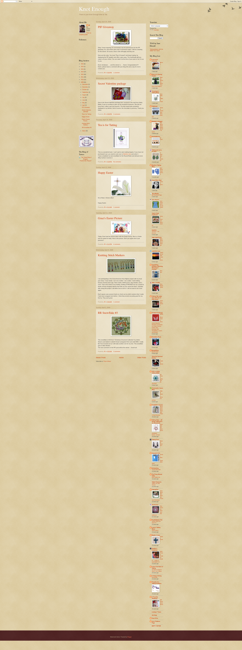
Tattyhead (154, 106)
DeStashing (155, 468)
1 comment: (116, 72)
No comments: (117, 161)
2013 (82, 71)
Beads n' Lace (156, 535)
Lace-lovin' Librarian (155, 60)
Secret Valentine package (112, 83)
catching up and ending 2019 (161, 256)
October (84, 89)
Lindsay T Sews (156, 612)
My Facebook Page (157, 195)
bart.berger (154, 577)
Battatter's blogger (157, 121)
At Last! (161, 138)
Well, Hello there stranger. (161, 242)
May (83, 102)
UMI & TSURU (156, 282)
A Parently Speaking (155, 597)
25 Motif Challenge (157, 312)
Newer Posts (101, 358)
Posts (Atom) (107, 361)
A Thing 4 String (156, 576)
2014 (82, 69)
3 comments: (117, 351)
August (84, 95)
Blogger (129, 637)
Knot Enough (94, 8)
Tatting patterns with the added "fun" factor (156, 50)
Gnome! (161, 271)
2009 (82, 82)
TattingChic (155, 489)
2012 (82, 74)
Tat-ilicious (155, 504)
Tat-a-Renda (155, 193)
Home (121, 358)
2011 (82, 77)
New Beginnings (161, 286)
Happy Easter (105, 172)
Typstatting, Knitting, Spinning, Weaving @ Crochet (157, 267)
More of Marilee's (161, 443)
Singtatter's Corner (157, 405)
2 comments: (117, 114)
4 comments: (117, 244)
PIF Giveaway (106, 27)
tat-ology (154, 615)
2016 (82, 64)
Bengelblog (155, 350)
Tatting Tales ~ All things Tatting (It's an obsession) (157, 421)
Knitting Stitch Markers (111, 255)
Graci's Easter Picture (110, 218)
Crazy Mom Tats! (157, 180)
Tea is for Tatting (107, 125)
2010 (82, 79)
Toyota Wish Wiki (156, 469)
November (85, 87)
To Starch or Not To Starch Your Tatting (157, 570)
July (83, 97)
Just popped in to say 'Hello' (161, 205)
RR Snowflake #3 (108, 313)
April (83, 105)
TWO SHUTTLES (157, 237)
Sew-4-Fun (155, 618)
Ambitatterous (156, 136)
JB (89, 25)
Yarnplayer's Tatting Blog (155, 91)
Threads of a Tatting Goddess (156, 582)
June (83, 100)
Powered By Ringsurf (85, 160)
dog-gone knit (156, 453)
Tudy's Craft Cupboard (155, 214)
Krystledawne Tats (157, 520)
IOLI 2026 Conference (161, 171)
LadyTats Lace (156, 251)
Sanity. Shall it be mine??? (156, 522)
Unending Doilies (161, 303)
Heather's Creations (154, 549)
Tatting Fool (155, 439)
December (85, 84)
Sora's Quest (155, 530)
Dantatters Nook (156, 337)
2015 (82, 66)
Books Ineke (155, 352)
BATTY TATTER (156, 626)
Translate (156, 30)
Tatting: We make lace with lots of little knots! (157, 298)
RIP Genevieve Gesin (161, 602)
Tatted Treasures (156, 482)
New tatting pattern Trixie (161, 97)
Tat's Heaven (155, 199)
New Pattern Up (156, 477)
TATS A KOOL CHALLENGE (156, 372)
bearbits (154, 230)
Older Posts (141, 358)
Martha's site (127, 154)
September (85, 92)
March (84, 131)
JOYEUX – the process (155, 232)
